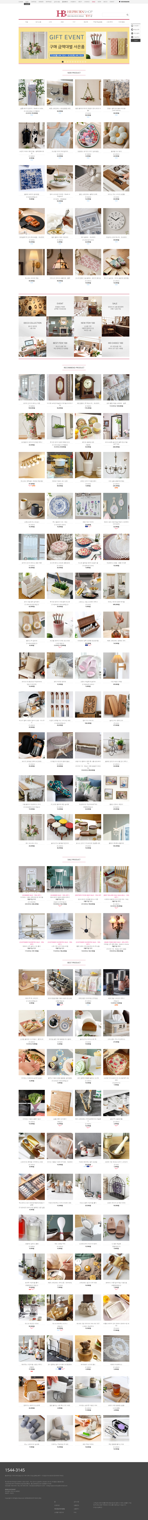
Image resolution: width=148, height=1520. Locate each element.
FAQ (75, 1512)
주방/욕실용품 (97, 22)
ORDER (41, 2)
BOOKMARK (125, 2)
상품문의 (76, 1505)
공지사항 (57, 2)
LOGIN (21, 2)
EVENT (112, 2)
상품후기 (76, 1509)
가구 (74, 22)
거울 (26, 22)
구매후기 (136, 26)
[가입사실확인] (97, 1507)
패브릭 (86, 22)
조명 (62, 22)
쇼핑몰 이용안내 (59, 1512)
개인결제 (136, 33)
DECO (105, 2)
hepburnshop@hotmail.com (58, 1486)
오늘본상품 (135, 37)
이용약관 (57, 1505)
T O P (135, 40)
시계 (50, 22)
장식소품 (38, 22)
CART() (33, 2)
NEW (99, 2)
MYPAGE (49, 2)
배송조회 (136, 29)
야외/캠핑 (122, 22)
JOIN (26, 2)
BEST (80, 2)
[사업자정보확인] (25, 1484)
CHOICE (87, 2)
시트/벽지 (110, 22)
